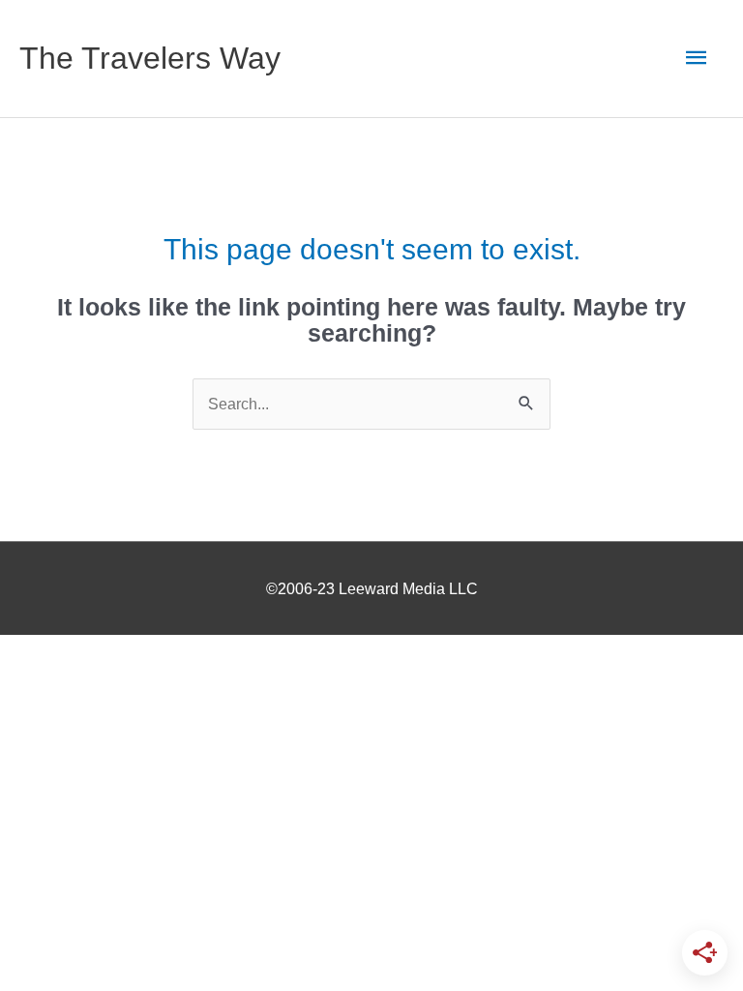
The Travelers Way (150, 58)
